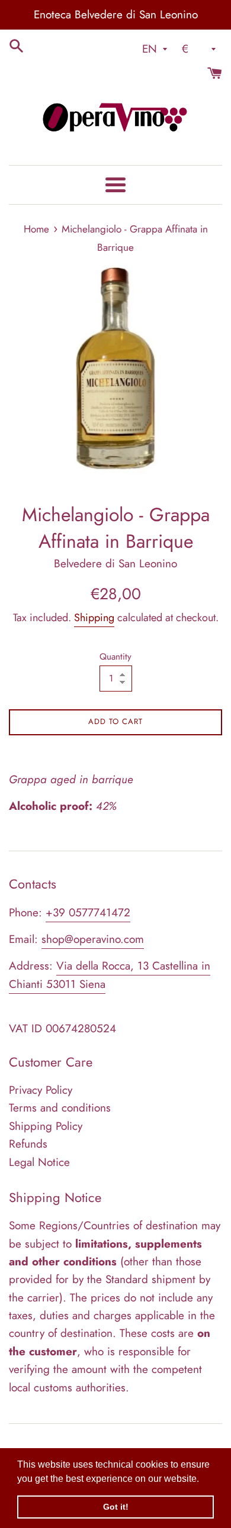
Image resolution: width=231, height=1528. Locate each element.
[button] (203, 1479)
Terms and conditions (60, 1108)
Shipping (94, 617)
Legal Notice (39, 1162)
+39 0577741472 (88, 912)
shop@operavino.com (92, 939)
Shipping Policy (45, 1126)
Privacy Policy (40, 1090)
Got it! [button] (116, 1506)
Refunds (28, 1144)
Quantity (115, 656)
